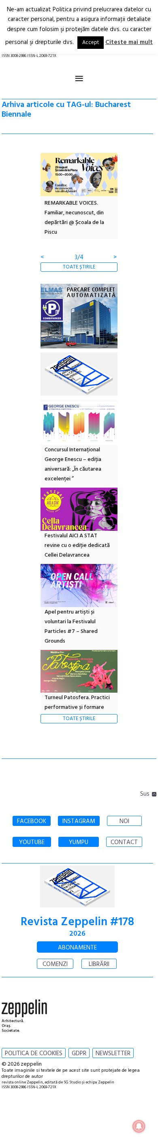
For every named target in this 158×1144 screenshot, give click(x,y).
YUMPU (78, 842)
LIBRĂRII (99, 964)
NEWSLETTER (113, 1053)
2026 (77, 934)
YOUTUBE (32, 842)
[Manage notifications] (138, 1126)
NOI (124, 821)
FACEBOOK (31, 821)
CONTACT (124, 842)
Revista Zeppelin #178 (77, 922)
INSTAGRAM (78, 821)
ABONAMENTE (77, 948)
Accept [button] (90, 42)
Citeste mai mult (129, 42)
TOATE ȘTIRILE (79, 267)
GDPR (79, 1053)
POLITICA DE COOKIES (33, 1053)
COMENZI (55, 964)
